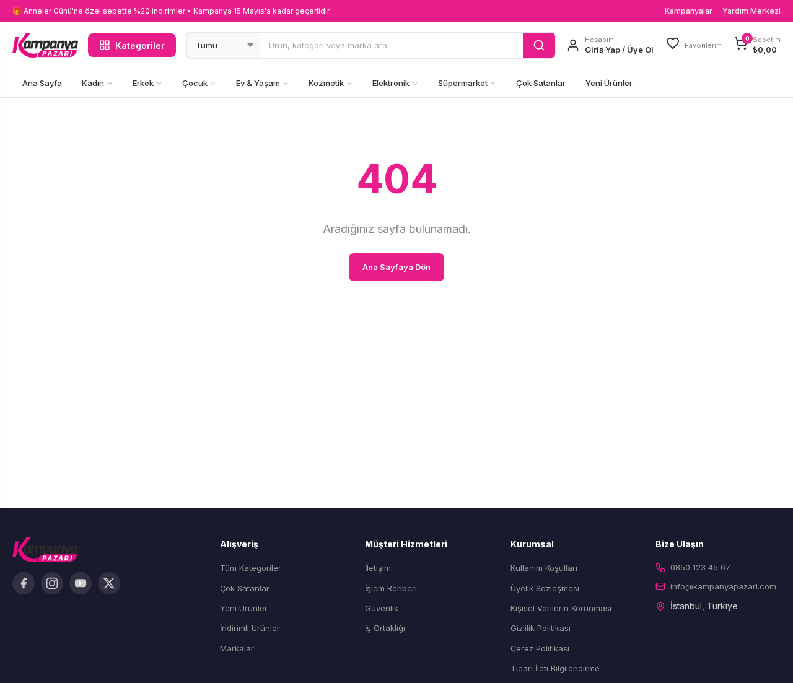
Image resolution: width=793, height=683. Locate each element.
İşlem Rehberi (391, 588)
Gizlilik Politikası (540, 628)
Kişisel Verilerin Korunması (560, 608)
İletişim (378, 568)
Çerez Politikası (539, 648)
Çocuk (195, 83)
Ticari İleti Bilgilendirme (555, 668)
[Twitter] (109, 583)
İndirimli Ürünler (250, 628)
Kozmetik (326, 83)
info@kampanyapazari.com (723, 586)
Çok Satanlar (541, 83)
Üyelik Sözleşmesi (544, 588)
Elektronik (391, 83)
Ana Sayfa (42, 83)
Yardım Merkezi (751, 10)
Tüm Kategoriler (250, 568)
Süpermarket (463, 83)
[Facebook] (23, 583)
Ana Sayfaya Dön (396, 267)
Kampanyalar (688, 10)
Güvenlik (381, 608)
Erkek (143, 83)
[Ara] (539, 45)
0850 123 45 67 (700, 567)
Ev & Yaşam (258, 83)
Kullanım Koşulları (543, 568)
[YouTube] (80, 583)
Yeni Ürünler (609, 83)
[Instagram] (52, 583)
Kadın (93, 83)
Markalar (237, 648)
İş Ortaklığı (385, 628)
